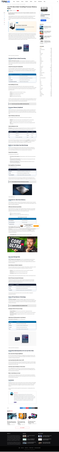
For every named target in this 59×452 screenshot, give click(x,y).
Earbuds (26, 1)
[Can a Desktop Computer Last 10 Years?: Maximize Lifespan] (40, 436)
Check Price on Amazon (20, 29)
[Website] (15, 402)
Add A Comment (22, 427)
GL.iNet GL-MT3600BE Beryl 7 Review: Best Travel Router (31, 439)
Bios (40, 50)
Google (41, 63)
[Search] (57, 1)
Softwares (41, 89)
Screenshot (41, 85)
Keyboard (41, 70)
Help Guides (40, 1)
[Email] (4, 22)
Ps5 (40, 79)
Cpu (17, 10)
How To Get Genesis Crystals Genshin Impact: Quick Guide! (46, 442)
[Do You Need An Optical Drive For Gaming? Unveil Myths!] (40, 439)
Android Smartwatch (42, 49)
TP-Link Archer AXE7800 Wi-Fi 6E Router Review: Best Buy (31, 442)
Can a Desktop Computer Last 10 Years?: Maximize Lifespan (47, 436)
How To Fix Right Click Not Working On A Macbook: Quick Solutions (47, 32)
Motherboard (41, 75)
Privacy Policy (31, 447)
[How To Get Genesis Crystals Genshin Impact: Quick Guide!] (40, 443)
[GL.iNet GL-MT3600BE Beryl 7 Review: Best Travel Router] (24, 439)
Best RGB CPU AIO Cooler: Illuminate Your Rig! (32, 422)
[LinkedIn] (4, 18)
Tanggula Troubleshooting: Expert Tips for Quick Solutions (47, 36)
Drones (40, 57)
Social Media (41, 88)
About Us (22, 447)
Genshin (41, 62)
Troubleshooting (42, 94)
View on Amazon (43, 20)
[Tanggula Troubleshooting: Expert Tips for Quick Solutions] (41, 37)
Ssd (40, 90)
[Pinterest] (4, 20)
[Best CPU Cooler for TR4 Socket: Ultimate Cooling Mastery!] (22, 416)
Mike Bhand (11, 10)
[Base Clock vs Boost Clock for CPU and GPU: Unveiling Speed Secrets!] (12, 416)
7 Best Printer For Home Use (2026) (31, 436)
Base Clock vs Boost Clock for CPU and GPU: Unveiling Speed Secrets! (11, 422)
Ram (40, 80)
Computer (17, 1)
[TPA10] (5, 1)
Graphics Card (41, 66)
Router (22, 1)
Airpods (41, 48)
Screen (35, 1)
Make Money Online (42, 72)
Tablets (31, 1)
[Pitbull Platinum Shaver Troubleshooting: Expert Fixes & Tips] (41, 42)
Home (14, 1)
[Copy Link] (4, 24)
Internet (41, 68)
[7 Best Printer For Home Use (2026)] (24, 436)
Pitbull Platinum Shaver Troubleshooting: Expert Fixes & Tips (47, 41)
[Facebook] (4, 15)
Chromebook (41, 53)
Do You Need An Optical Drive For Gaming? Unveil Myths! (47, 439)
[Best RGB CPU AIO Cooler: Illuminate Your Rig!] (32, 416)
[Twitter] (4, 17)
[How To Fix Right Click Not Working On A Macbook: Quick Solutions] (41, 32)
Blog (44, 1)
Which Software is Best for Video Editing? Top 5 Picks (47, 27)
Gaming (41, 59)
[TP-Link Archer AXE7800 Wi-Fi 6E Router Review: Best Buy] (24, 443)
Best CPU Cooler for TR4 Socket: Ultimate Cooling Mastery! (21, 422)
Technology (41, 93)
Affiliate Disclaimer (37, 447)
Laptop (40, 71)
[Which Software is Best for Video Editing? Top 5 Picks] (41, 27)
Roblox (40, 81)
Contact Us (26, 447)
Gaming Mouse (41, 61)
